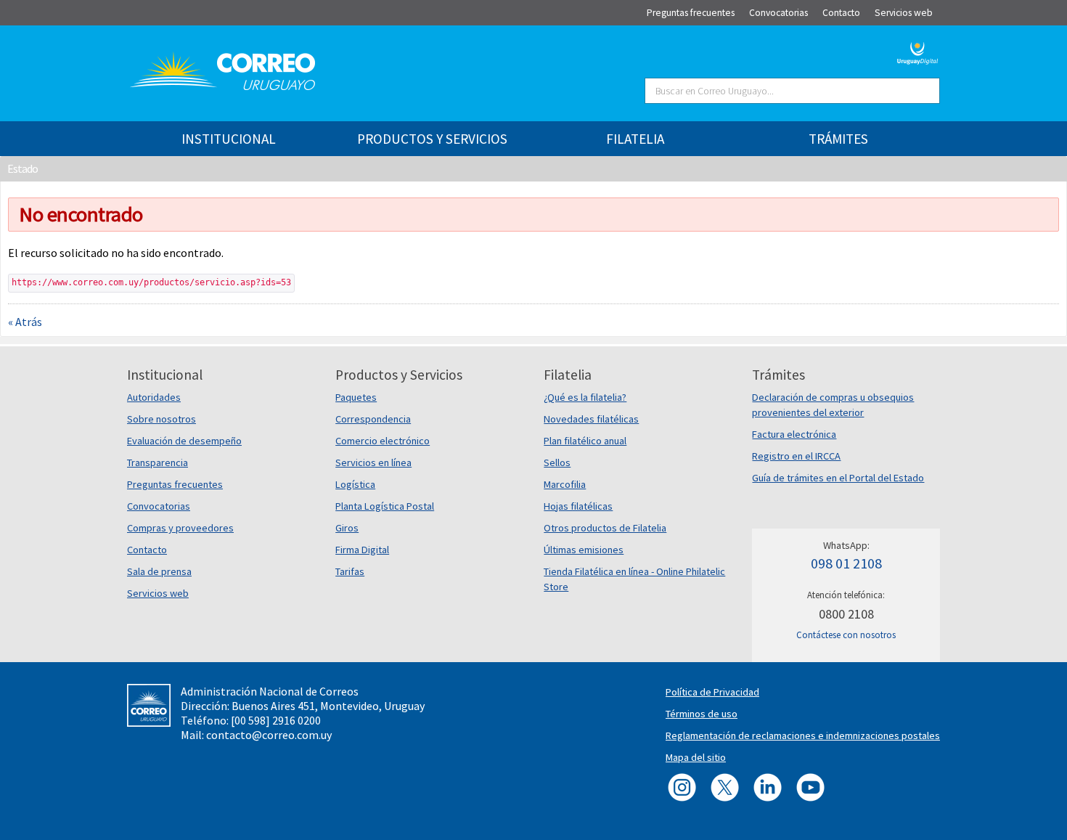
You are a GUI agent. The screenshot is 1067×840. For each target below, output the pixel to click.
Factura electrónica (794, 434)
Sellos (557, 462)
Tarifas (349, 571)
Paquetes (356, 397)
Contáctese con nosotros (846, 635)
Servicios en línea (373, 462)
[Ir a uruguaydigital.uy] (918, 51)
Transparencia (157, 462)
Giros (347, 527)
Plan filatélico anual (585, 440)
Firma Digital (362, 549)
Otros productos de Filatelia (605, 527)
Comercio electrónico (382, 440)
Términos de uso (701, 713)
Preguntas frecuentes (175, 484)
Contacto (147, 549)
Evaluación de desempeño (184, 440)
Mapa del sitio (696, 757)
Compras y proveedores (180, 527)
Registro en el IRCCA (796, 455)
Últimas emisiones (584, 549)
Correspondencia (373, 418)
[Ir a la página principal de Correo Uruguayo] (310, 71)
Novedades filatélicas (591, 418)
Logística (355, 484)
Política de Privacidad (712, 691)
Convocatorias (158, 506)
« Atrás (25, 321)
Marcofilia (565, 484)
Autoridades (154, 397)
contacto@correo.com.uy (269, 734)
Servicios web (158, 593)
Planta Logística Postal (384, 506)
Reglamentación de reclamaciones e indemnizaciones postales (803, 735)
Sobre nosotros (161, 418)
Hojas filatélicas (578, 506)
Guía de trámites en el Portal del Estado (838, 477)
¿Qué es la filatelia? (585, 397)
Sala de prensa (159, 571)
